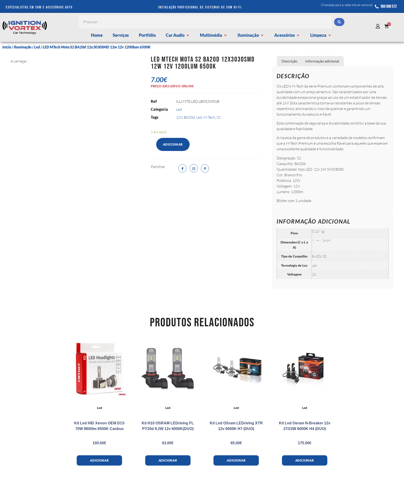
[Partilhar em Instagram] (194, 168)
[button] (177, 35)
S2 (218, 117)
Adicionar (173, 144)
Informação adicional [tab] (322, 61)
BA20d (189, 117)
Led (37, 47)
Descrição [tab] (289, 61)
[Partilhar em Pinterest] (205, 168)
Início (6, 47)
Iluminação (22, 47)
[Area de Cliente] (378, 26)
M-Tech (209, 117)
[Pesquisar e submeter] (339, 22)
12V (179, 117)
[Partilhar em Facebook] (182, 168)
